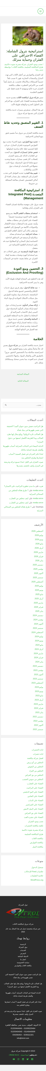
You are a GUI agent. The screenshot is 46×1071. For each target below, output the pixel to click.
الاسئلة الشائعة (23, 956)
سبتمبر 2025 (38, 577)
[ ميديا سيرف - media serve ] (19, 1055)
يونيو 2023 (39, 691)
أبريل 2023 (39, 700)
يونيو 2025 (39, 590)
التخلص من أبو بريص (35, 762)
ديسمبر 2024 (38, 615)
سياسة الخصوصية (23, 962)
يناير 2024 (39, 662)
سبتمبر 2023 (38, 679)
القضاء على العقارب (35, 784)
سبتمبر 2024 (38, 628)
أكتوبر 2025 (38, 573)
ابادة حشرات (38, 754)
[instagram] (18, 1059)
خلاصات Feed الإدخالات (33, 872)
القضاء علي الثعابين (35, 796)
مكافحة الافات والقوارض (23, 966)
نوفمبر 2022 (38, 721)
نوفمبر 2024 (38, 620)
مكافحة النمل (37, 847)
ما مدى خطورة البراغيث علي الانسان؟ (19, 486)
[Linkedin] (23, 1059)
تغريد (41, 486)
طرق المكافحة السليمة (34, 67)
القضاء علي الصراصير (34, 805)
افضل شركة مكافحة (35, 758)
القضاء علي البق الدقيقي (33, 792)
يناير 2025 (39, 611)
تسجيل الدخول (37, 867)
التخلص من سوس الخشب (32, 779)
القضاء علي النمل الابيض (33, 809)
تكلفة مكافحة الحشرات (34, 826)
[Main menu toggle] (40, 11)
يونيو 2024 (39, 641)
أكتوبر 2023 (38, 674)
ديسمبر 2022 (38, 717)
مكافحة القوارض (36, 843)
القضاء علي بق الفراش (34, 813)
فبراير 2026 (38, 556)
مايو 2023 (39, 696)
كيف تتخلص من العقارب (18, 498)
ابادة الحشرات (37, 750)
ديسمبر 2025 (38, 565)
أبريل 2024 (39, 649)
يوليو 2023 (39, 687)
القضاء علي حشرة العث (33, 817)
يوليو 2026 (39, 535)
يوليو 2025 (39, 586)
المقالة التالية (23, 381)
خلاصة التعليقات (36, 876)
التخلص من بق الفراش (34, 775)
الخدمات (23, 950)
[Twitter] (28, 1059)
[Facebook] (32, 1059)
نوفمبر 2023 (38, 670)
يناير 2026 (39, 561)
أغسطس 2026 (37, 531)
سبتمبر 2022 (38, 729)
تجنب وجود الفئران (34, 64)
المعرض (23, 953)
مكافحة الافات (18, 67)
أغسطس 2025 (37, 582)
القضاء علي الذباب (35, 800)
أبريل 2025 (39, 599)
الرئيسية (23, 944)
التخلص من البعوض (35, 767)
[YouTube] (14, 1059)
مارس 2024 (38, 653)
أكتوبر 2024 (38, 624)
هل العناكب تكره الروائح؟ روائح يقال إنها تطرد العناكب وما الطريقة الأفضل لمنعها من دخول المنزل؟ (25, 438)
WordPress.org (37, 880)
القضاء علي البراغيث (34, 788)
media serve (38, 490)
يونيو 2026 (39, 539)
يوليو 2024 (39, 636)
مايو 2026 (39, 544)
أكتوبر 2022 (38, 725)
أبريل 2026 (39, 548)
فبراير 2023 (38, 708)
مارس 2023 (38, 704)
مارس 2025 (38, 603)
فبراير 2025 (38, 607)
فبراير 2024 (38, 658)
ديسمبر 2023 (38, 666)
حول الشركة (23, 947)
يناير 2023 (39, 712)
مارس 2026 (38, 552)
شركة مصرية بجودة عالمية (15, 64)
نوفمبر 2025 (38, 569)
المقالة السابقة (23, 374)
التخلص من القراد (36, 771)
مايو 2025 (39, 594)
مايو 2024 (39, 645)
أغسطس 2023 (37, 683)
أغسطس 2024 (37, 632)
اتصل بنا (23, 959)
